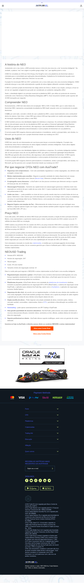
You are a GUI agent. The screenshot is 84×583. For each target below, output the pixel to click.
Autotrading (11, 307)
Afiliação (28, 445)
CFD (26, 415)
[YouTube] (31, 480)
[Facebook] (26, 480)
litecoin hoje (39, 178)
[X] (40, 480)
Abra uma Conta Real (42, 328)
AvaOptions (55, 287)
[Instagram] (35, 480)
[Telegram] (49, 480)
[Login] (81, 6)
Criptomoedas (30, 427)
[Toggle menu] (3, 6)
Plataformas (29, 421)
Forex (27, 409)
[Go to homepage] (31, 562)
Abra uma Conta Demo (42, 334)
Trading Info (29, 433)
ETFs (45, 302)
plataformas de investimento (58, 282)
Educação (28, 439)
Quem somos (29, 451)
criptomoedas (37, 243)
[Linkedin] (44, 480)
